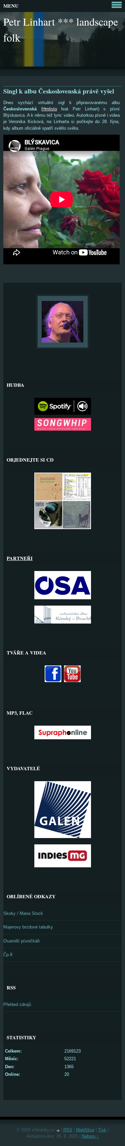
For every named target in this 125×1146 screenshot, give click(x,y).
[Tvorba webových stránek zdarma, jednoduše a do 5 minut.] (58, 1130)
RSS (67, 1129)
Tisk (102, 1129)
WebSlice (85, 1129)
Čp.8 (7, 954)
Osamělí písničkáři (21, 940)
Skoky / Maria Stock (23, 913)
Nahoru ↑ (90, 1136)
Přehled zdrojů (17, 1004)
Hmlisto (49, 108)
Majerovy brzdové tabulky (28, 927)
